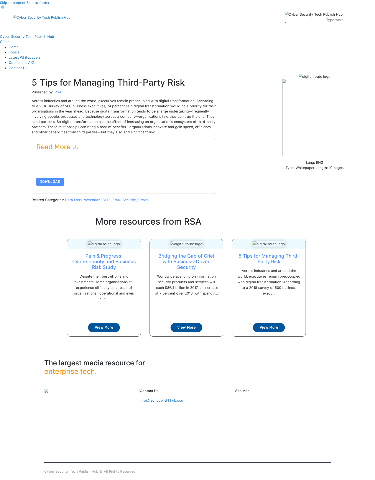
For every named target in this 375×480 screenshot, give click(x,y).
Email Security (124, 200)
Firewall (144, 200)
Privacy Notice (167, 167)
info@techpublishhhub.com (162, 400)
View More (104, 327)
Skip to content (12, 2)
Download (50, 182)
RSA (58, 92)
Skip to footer (37, 2)
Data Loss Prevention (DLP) (88, 200)
